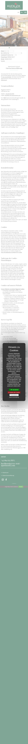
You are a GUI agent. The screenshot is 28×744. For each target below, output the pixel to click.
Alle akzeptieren (14, 389)
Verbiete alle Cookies (14, 392)
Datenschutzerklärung (14, 397)
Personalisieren (14, 395)
